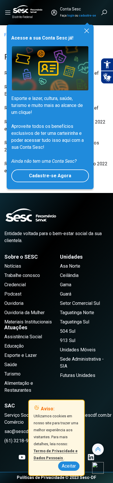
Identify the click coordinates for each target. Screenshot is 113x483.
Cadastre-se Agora (50, 175)
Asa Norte (70, 266)
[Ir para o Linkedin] (91, 457)
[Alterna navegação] (7, 12)
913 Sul (67, 340)
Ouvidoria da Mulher (24, 312)
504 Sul (67, 331)
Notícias (12, 266)
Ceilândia (69, 275)
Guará (65, 294)
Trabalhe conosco (22, 275)
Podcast (12, 294)
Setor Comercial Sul (80, 303)
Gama (65, 284)
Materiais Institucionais (28, 322)
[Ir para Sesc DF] (27, 9)
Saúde (10, 364)
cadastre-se (87, 15)
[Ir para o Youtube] (22, 457)
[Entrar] (54, 12)
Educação (14, 346)
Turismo (12, 374)
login (70, 15)
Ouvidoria (13, 303)
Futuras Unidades (77, 375)
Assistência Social (23, 336)
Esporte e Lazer (20, 355)
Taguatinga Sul (74, 322)
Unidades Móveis (78, 350)
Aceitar (69, 466)
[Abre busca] (105, 12)
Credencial (15, 284)
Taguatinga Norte (77, 312)
